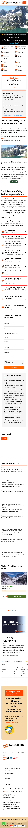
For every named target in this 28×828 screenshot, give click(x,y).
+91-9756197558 (10, 788)
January (15, 664)
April (15, 671)
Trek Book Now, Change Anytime (12, 808)
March (15, 669)
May (15, 673)
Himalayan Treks (5, 666)
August (22, 667)
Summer (4, 674)
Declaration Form (9, 773)
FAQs (6, 776)
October (22, 671)
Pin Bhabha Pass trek (14, 43)
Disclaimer (7, 778)
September (23, 669)
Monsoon (4, 669)
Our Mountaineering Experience (13, 768)
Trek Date (6, 337)
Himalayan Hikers (17, 819)
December (23, 675)
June (15, 675)
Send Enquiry (14, 367)
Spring (3, 671)
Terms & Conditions (7, 115)
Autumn (3, 664)
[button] (8, 610)
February (16, 667)
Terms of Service (13, 823)
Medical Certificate (9, 771)
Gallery (4, 438)
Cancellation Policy (18, 115)
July (22, 664)
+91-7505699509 (18, 788)
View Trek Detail (17, 596)
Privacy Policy (5, 823)
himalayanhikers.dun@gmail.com (14, 791)
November (23, 673)
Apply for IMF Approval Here (11, 722)
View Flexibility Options (14, 87)
